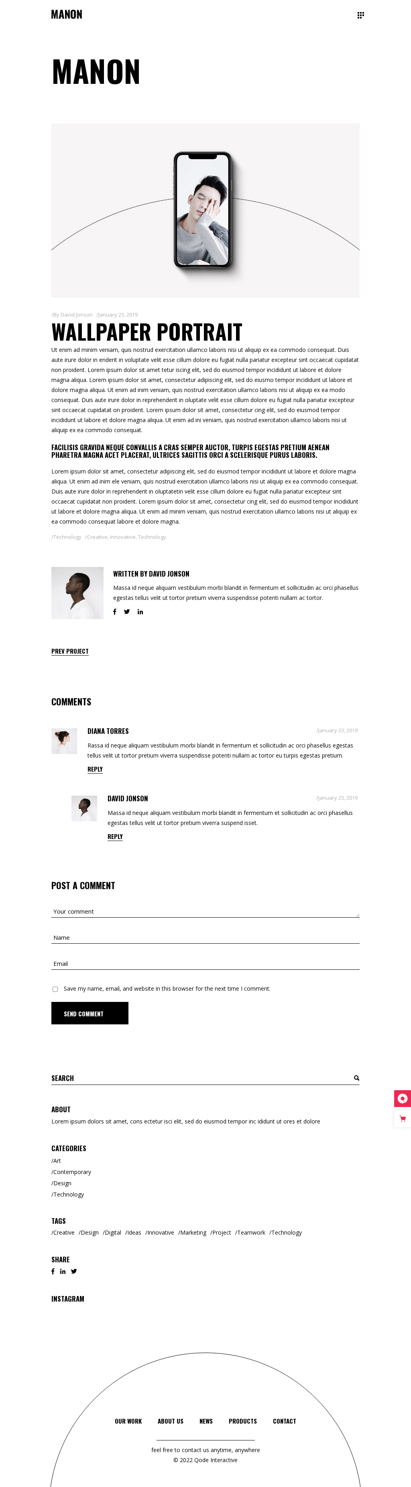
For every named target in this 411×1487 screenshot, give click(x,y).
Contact (284, 1420)
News (206, 1420)
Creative (97, 536)
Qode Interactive (215, 1460)
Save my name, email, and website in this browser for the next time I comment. (167, 988)
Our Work (128, 1420)
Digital (113, 1232)
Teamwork (251, 1232)
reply (95, 768)
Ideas (134, 1232)
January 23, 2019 (118, 314)
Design (62, 1183)
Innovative (123, 536)
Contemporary (72, 1172)
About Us (170, 1420)
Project (221, 1232)
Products (243, 1420)
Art (57, 1160)
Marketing (193, 1232)
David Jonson (77, 314)
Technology (67, 536)
